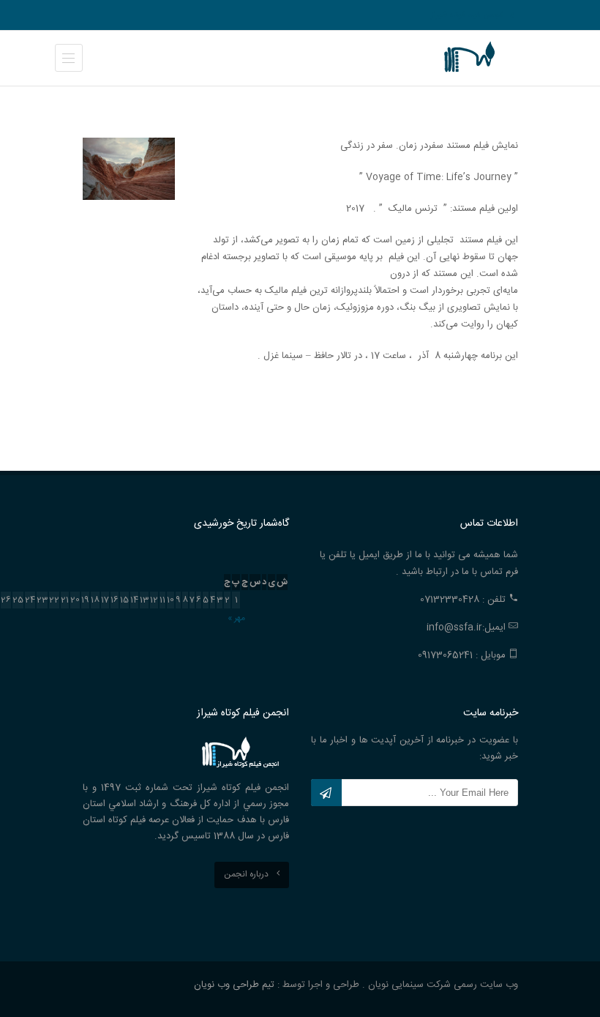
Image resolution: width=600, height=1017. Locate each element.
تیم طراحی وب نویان (234, 985)
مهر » (236, 618)
